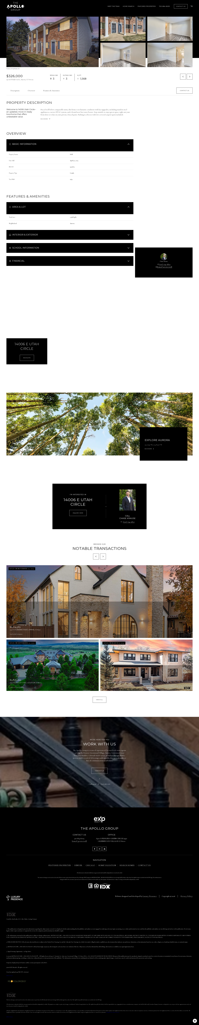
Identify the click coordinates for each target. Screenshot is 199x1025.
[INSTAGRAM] (99, 849)
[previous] (96, 556)
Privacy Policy (187, 896)
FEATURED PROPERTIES (59, 865)
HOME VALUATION (107, 865)
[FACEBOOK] (94, 849)
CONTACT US (144, 865)
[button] (184, 91)
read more (148, 448)
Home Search (128, 6)
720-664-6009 (164, 6)
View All (169, 55)
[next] (103, 556)
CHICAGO (90, 865)
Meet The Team (114, 6)
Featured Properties (147, 6)
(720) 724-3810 (164, 264)
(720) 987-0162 (105, 784)
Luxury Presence (150, 896)
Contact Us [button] (180, 6)
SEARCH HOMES (127, 865)
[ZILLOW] (104, 849)
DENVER (78, 865)
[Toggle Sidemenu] (190, 6)
